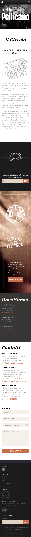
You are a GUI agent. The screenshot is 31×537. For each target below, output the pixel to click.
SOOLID (23, 533)
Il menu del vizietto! (15, 279)
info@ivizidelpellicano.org (14, 363)
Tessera (22, 50)
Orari (15, 53)
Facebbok (3, 469)
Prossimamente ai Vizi (8, 486)
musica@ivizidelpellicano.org (15, 381)
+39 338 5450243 (10, 399)
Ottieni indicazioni (7, 312)
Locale (8, 50)
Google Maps (6, 328)
